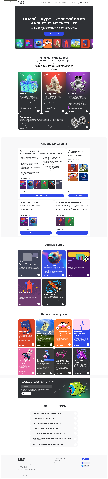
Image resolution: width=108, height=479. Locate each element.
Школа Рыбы (57, 460)
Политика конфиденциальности (26, 469)
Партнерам (73, 2)
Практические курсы (59, 458)
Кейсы (36, 2)
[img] (30, 93)
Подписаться (26, 393)
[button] (78, 195)
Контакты (64, 2)
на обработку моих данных (34, 389)
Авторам (56, 2)
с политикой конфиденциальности (31, 390)
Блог (49, 2)
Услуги (43, 2)
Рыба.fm (56, 465)
